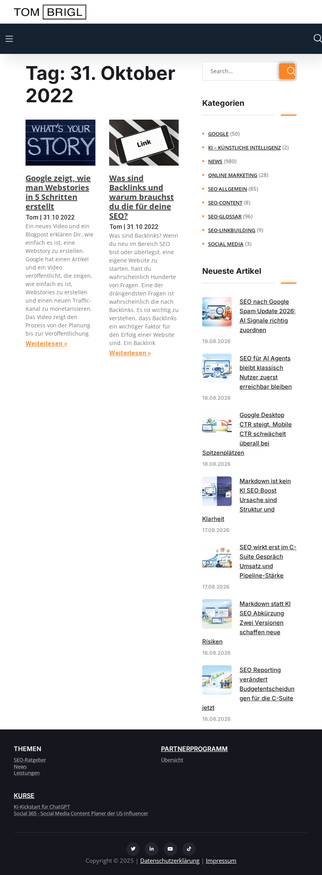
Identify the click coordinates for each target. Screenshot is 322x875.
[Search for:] (249, 70)
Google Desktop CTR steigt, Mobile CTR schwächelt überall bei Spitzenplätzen (247, 433)
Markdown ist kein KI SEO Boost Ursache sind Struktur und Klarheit (246, 499)
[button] (9, 39)
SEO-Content (225, 202)
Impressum (221, 860)
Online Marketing (232, 175)
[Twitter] (133, 849)
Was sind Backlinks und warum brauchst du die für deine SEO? (141, 197)
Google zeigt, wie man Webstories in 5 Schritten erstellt (58, 192)
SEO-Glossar (225, 216)
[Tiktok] (189, 849)
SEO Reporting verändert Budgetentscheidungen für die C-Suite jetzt (248, 688)
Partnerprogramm (194, 749)
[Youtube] (170, 849)
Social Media (225, 243)
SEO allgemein (227, 188)
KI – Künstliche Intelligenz (244, 147)
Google (218, 133)
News (215, 161)
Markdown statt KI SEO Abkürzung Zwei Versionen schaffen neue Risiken (246, 622)
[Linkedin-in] (151, 849)
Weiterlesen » (46, 343)
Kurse (24, 795)
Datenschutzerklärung (169, 860)
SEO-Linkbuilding (231, 230)
